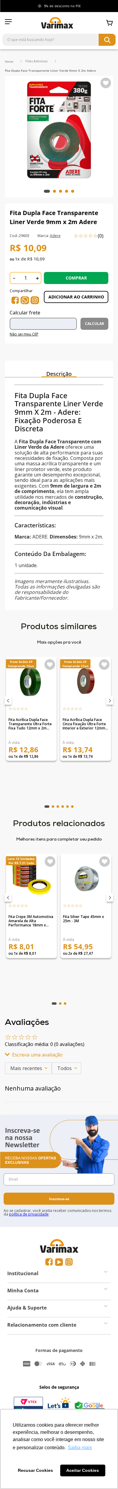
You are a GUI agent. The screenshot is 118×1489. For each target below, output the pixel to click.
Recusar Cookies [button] (35, 1470)
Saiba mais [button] (80, 1447)
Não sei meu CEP (24, 334)
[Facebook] (49, 1262)
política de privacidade (29, 1214)
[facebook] (15, 300)
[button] (8, 701)
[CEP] (45, 321)
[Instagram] (69, 1262)
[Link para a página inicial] (9, 61)
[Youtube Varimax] (59, 1262)
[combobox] (59, 40)
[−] (14, 278)
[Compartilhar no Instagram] (35, 300)
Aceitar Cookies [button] (82, 1470)
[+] (37, 278)
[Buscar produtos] (107, 40)
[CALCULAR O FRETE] (94, 324)
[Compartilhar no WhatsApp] (25, 300)
